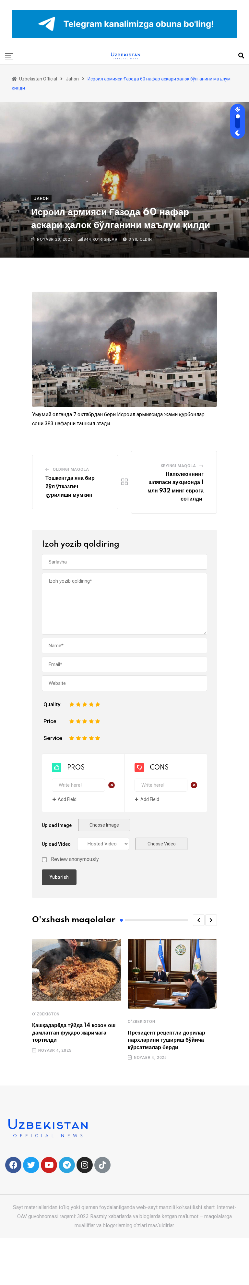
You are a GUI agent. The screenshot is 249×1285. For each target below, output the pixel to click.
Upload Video (56, 844)
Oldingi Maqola (71, 469)
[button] (199, 920)
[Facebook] (13, 1165)
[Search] (241, 55)
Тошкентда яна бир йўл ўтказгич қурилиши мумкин (70, 486)
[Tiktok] (102, 1165)
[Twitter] (31, 1165)
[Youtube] (49, 1165)
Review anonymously (75, 859)
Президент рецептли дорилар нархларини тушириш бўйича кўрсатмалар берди (166, 1040)
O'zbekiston (46, 1014)
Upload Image (57, 825)
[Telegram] (67, 1165)
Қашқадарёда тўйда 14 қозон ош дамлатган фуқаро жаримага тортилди (73, 1033)
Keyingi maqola (178, 466)
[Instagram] (85, 1165)
